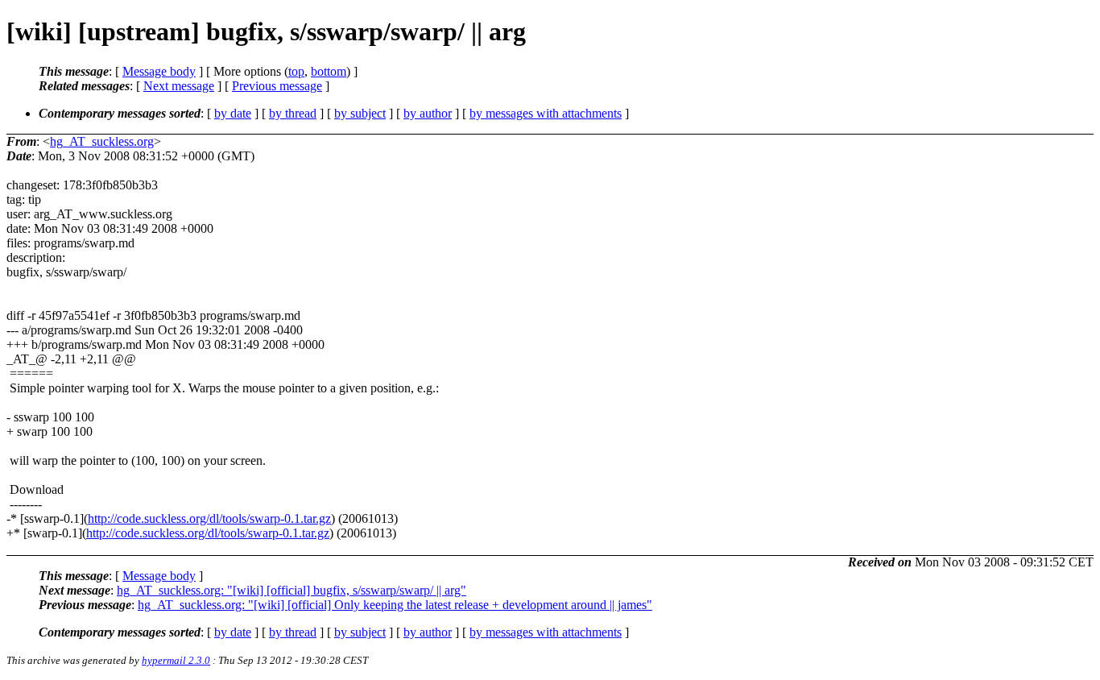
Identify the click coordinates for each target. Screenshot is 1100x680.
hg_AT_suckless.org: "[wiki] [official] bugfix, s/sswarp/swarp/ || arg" (291, 590)
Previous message (277, 86)
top (296, 71)
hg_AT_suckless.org (102, 141)
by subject (360, 113)
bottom (328, 71)
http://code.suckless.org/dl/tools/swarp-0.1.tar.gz (209, 518)
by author (427, 113)
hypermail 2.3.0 (176, 660)
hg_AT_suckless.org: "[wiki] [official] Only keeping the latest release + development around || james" (395, 605)
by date (232, 113)
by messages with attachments (545, 113)
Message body (159, 71)
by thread (292, 113)
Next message (178, 86)
